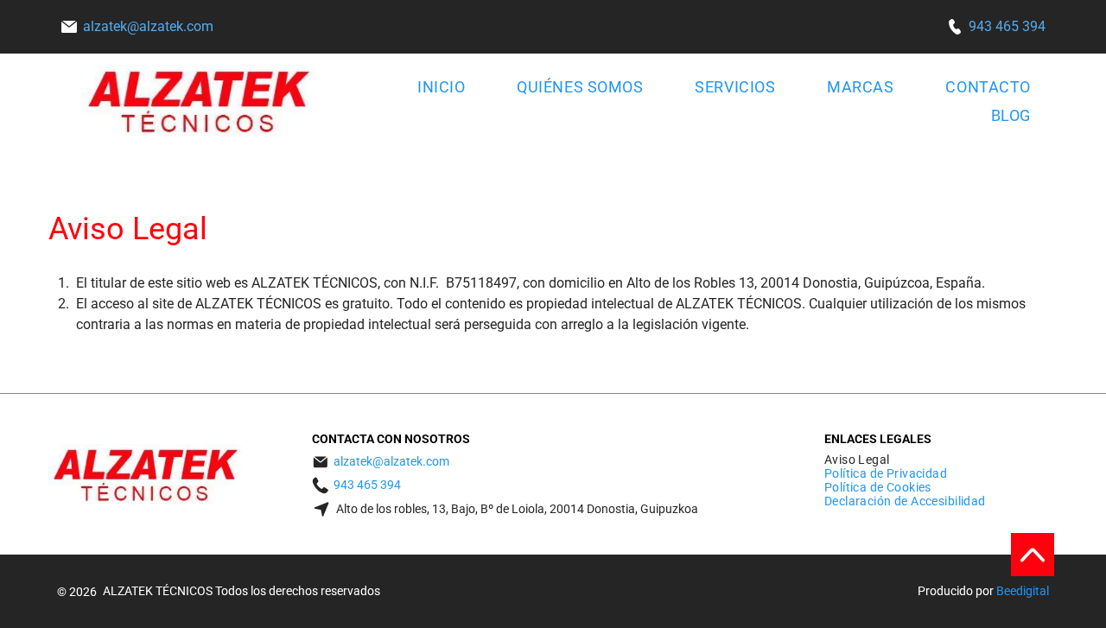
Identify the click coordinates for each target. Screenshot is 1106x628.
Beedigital (1022, 591)
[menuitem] (432, 87)
